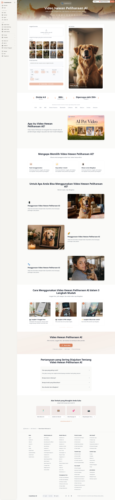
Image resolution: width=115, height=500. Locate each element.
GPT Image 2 (46, 437)
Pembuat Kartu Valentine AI (79, 476)
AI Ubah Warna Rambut (78, 444)
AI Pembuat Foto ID (78, 487)
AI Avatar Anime (77, 439)
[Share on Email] (77, 15)
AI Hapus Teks (92, 442)
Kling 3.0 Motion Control (63, 463)
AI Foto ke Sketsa (77, 458)
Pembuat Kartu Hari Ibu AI (79, 478)
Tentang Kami (92, 472)
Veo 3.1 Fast (61, 450)
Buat (29, 446)
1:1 (57, 72)
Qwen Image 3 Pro (47, 463)
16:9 (54, 74)
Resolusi (42, 69)
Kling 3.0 (60, 465)
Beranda (27, 428)
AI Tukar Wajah (77, 448)
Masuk (112, 1)
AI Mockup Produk (93, 448)
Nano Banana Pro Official (48, 442)
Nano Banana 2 (47, 439)
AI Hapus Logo (92, 439)
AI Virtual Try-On (77, 489)
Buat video (67, 345)
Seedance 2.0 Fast (62, 442)
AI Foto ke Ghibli (77, 456)
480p (43, 72)
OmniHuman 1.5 (62, 471)
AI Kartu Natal (77, 474)
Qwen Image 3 (46, 461)
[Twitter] (66, 496)
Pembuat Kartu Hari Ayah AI (79, 481)
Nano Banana (46, 446)
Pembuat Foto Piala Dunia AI (79, 485)
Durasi (31, 69)
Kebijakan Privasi (93, 476)
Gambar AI (31, 439)
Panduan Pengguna (93, 464)
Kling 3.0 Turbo (62, 454)
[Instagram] (69, 496)
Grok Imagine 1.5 (62, 452)
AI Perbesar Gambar (63, 481)
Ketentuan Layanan (93, 478)
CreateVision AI (33, 496)
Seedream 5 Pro (47, 450)
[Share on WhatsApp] (64, 15)
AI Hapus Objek (62, 486)
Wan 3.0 (60, 459)
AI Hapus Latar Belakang (63, 477)
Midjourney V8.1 (47, 467)
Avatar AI (30, 444)
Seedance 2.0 (61, 444)
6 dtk (36, 72)
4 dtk (32, 72)
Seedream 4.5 (46, 454)
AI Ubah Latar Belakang (63, 479)
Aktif (32, 79)
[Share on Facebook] (59, 15)
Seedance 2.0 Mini (62, 446)
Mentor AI (91, 458)
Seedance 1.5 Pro (62, 448)
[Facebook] (71, 496)
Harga (95, 1)
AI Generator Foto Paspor (79, 437)
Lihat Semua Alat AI (65, 421)
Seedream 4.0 (46, 456)
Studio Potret (31, 450)
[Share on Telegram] (67, 15)
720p (47, 72)
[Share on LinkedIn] (62, 15)
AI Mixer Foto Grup (77, 483)
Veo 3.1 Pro (61, 469)
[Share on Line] (74, 15)
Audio (31, 77)
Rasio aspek (54, 69)
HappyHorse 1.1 (62, 456)
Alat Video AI (33, 428)
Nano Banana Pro (47, 444)
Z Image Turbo (46, 465)
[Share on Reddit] (69, 15)
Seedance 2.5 (61, 437)
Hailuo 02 (61, 467)
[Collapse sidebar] (15, 2)
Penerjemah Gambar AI (94, 444)
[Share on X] (57, 15)
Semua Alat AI (92, 460)
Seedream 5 (46, 448)
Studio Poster (31, 454)
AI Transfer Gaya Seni (78, 460)
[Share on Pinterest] (72, 15)
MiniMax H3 (61, 439)
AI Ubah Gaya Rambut (78, 446)
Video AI (30, 442)
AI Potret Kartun (77, 442)
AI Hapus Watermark (63, 488)
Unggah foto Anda (33, 26)
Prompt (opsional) (33, 60)
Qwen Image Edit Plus (48, 459)
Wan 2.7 (60, 461)
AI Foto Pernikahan (77, 472)
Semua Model (46, 469)
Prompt (91, 454)
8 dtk (32, 74)
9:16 (54, 72)
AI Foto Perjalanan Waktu (79, 462)
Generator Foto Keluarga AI (79, 470)
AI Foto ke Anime (77, 454)
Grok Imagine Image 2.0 (48, 452)
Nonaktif (37, 79)
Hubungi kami (92, 474)
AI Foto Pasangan (77, 468)
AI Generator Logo (93, 437)
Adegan (31, 40)
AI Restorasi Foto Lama (63, 483)
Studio (3, 22)
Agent (30, 437)
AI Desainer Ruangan (93, 446)
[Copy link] (80, 15)
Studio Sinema (31, 456)
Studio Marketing (32, 452)
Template (91, 456)
